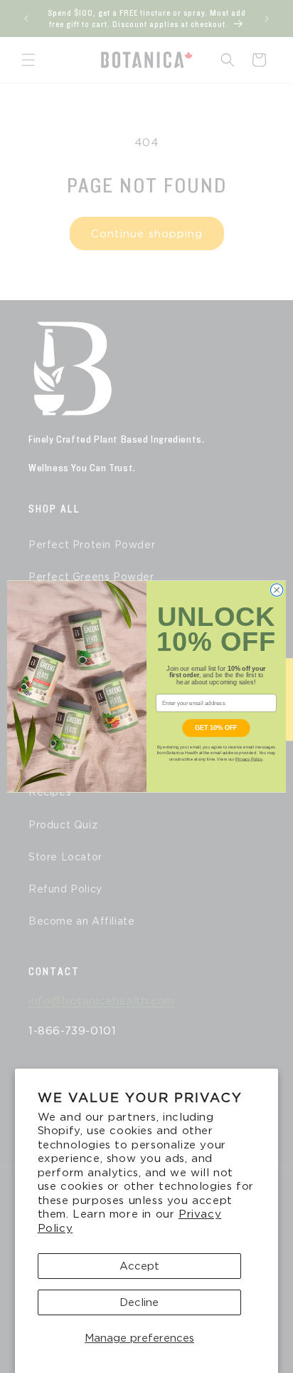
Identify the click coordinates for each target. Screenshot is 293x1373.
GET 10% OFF (216, 727)
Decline (139, 1302)
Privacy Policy (248, 758)
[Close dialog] (276, 590)
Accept (139, 1266)
